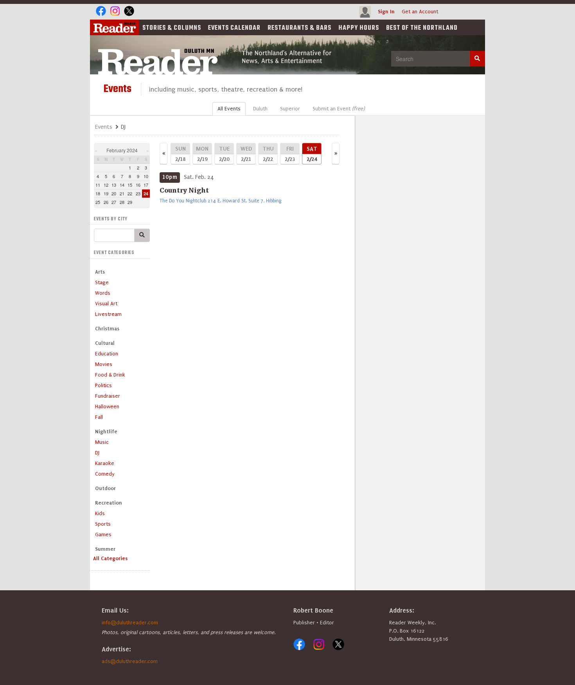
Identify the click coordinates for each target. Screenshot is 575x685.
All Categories (110, 558)
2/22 (268, 153)
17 (146, 185)
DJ (97, 453)
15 (130, 185)
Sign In (386, 11)
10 (146, 176)
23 (138, 193)
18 (97, 193)
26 (106, 202)
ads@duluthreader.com (130, 661)
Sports (103, 524)
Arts (100, 272)
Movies (103, 364)
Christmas (107, 329)
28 (122, 202)
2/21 (246, 153)
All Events (229, 109)
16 (138, 185)
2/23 (290, 153)
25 (97, 202)
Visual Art (106, 303)
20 (113, 193)
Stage (102, 282)
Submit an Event (339, 109)
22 (130, 193)
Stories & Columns (171, 28)
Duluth (260, 109)
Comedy (105, 474)
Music (102, 442)
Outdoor (105, 488)
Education (106, 354)
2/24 (312, 153)
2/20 (224, 153)
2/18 (180, 153)
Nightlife (106, 431)
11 (97, 185)
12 (106, 185)
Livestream (108, 314)
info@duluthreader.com (130, 623)
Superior (290, 109)
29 (130, 202)
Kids (100, 513)
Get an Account (420, 11)
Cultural (105, 343)
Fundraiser (107, 396)
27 (113, 202)
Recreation (108, 503)
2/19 (202, 153)
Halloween (107, 406)
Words (102, 293)
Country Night (184, 190)
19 (106, 193)
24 (146, 193)
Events (234, 28)
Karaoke (104, 463)
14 (122, 185)
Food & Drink (110, 375)
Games (103, 534)
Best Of (422, 28)
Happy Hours (358, 28)
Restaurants (299, 28)
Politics (103, 385)
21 (122, 193)
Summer (105, 549)
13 (113, 185)
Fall (99, 417)
